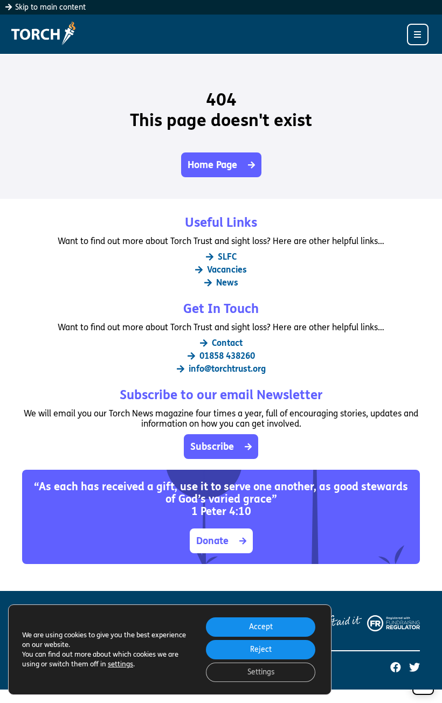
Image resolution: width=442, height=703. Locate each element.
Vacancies (227, 270)
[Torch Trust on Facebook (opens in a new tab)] (395, 667)
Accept (261, 626)
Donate (212, 541)
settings (120, 664)
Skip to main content (49, 7)
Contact (227, 343)
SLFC (227, 257)
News (227, 282)
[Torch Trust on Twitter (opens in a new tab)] (414, 667)
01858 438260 (227, 356)
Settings (260, 672)
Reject (261, 649)
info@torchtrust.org (227, 369)
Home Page (212, 165)
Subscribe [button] (212, 447)
